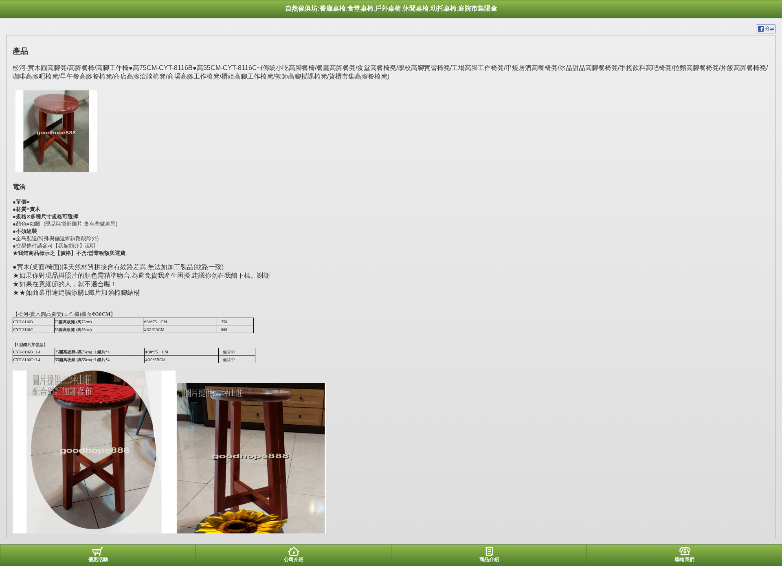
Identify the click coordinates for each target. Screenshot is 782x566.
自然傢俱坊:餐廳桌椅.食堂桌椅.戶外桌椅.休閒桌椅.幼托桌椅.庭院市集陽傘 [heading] (391, 8)
